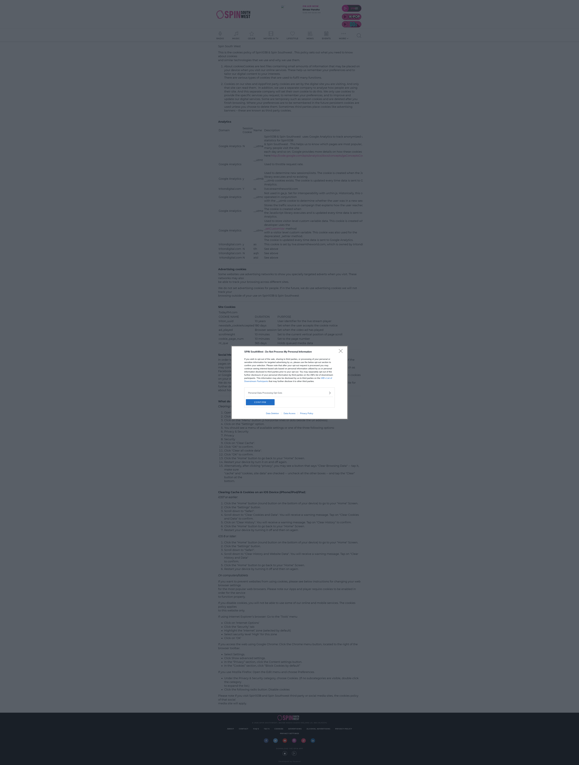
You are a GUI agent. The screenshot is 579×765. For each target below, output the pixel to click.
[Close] (342, 352)
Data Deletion (272, 413)
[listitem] (289, 392)
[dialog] (289, 382)
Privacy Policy (306, 413)
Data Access (289, 413)
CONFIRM (260, 402)
